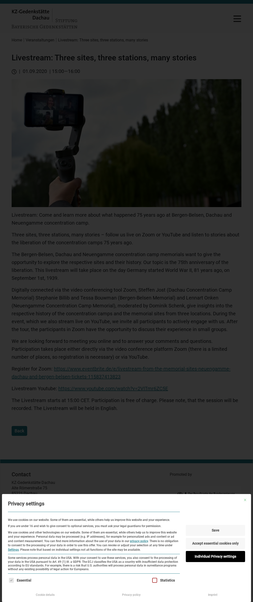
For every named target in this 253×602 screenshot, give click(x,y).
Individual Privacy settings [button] (215, 556)
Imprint (212, 595)
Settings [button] (13, 549)
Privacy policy (131, 595)
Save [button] (215, 530)
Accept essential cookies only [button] (215, 543)
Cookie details (45, 595)
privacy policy (139, 541)
